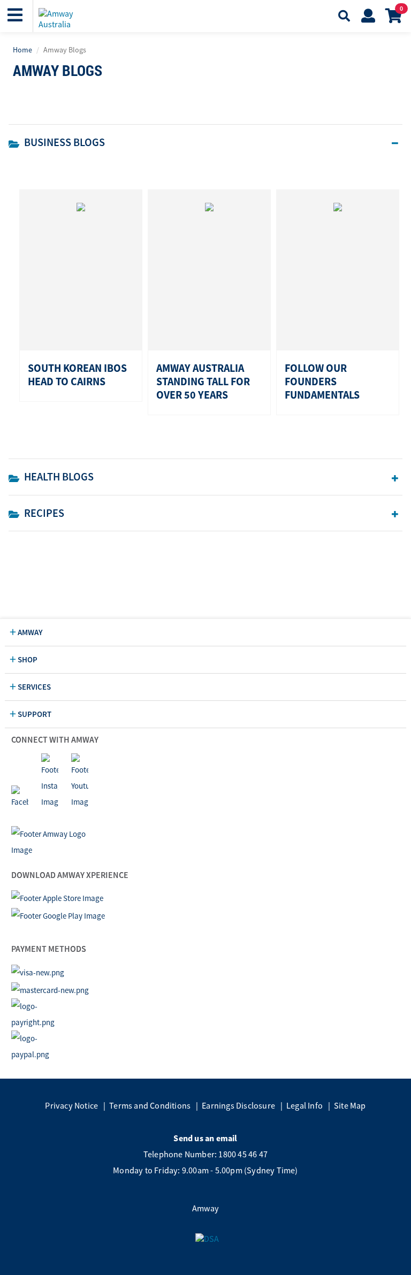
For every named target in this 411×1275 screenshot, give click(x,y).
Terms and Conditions (150, 1105)
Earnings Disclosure (238, 1105)
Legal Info (304, 1105)
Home (22, 50)
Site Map (350, 1105)
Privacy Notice (71, 1105)
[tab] (205, 142)
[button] (16, 15)
